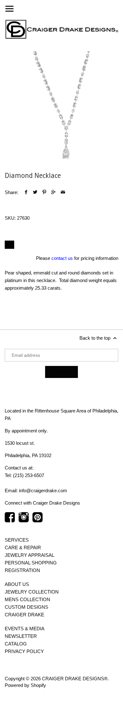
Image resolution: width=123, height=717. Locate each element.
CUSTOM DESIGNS (26, 607)
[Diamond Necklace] (61, 108)
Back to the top (95, 338)
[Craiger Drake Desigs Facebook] (10, 520)
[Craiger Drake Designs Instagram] (24, 520)
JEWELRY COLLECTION (32, 591)
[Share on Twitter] (35, 192)
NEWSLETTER (21, 636)
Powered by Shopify (25, 685)
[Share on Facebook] (26, 192)
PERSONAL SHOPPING (31, 562)
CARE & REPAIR (23, 547)
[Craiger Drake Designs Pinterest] (37, 520)
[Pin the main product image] (44, 192)
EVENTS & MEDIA (24, 628)
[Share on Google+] (53, 192)
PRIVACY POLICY (24, 651)
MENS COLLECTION (27, 599)
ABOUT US (17, 584)
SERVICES (17, 540)
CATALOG (16, 643)
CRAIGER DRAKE (24, 614)
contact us (62, 258)
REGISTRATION (22, 570)
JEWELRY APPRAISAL (29, 555)
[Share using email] (63, 192)
